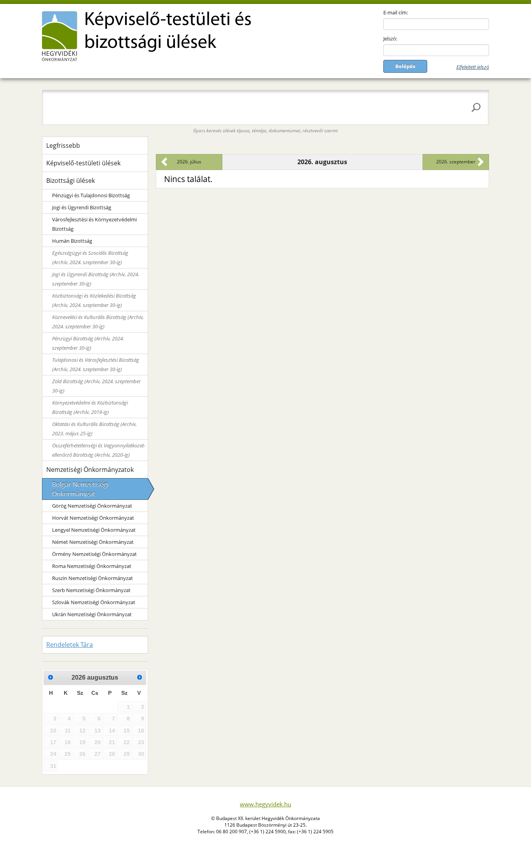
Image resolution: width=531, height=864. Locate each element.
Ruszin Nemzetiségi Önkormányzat (92, 578)
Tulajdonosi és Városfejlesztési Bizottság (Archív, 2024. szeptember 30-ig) (95, 364)
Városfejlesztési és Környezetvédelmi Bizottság (94, 224)
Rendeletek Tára (69, 644)
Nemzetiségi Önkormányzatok (90, 469)
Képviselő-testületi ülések (83, 163)
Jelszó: (390, 38)
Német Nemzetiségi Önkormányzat (93, 541)
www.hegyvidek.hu (265, 804)
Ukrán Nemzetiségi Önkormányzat (92, 614)
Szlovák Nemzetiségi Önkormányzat (93, 602)
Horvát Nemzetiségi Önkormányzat (93, 517)
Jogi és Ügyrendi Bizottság (81, 207)
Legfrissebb (63, 145)
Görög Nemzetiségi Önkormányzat (92, 505)
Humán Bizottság (72, 240)
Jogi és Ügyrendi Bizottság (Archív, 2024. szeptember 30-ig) (95, 279)
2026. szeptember (455, 161)
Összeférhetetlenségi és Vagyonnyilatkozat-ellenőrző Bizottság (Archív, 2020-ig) (98, 450)
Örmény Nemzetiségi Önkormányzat (94, 553)
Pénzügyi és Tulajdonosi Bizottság (91, 195)
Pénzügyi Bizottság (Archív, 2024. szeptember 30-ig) (88, 343)
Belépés (405, 66)
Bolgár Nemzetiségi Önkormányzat (80, 489)
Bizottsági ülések (70, 180)
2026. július (189, 161)
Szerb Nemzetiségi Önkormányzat (91, 590)
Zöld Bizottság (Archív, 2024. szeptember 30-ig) (96, 386)
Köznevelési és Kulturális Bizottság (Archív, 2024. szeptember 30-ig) (98, 322)
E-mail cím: (395, 12)
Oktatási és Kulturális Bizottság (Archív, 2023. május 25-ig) (94, 429)
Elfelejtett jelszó (472, 66)
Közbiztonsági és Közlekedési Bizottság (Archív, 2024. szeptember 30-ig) (94, 300)
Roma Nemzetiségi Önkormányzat (91, 566)
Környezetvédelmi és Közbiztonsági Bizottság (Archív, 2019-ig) (90, 407)
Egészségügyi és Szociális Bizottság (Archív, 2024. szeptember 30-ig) (90, 257)
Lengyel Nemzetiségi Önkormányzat (94, 529)
